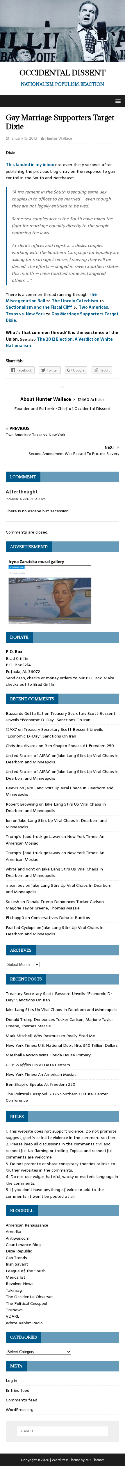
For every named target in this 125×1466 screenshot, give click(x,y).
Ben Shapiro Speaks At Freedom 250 (79, 745)
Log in (11, 1380)
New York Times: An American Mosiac (41, 1074)
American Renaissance (27, 1225)
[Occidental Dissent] (62, 59)
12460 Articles (91, 399)
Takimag (14, 1290)
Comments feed (21, 1400)
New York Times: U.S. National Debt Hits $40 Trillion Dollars (62, 1045)
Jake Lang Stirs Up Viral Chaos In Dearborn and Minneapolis (54, 872)
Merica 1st (15, 1277)
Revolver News (19, 1283)
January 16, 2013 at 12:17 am (25, 498)
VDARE (12, 1316)
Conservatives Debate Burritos (60, 917)
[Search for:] (63, 1431)
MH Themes (94, 1460)
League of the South (26, 1271)
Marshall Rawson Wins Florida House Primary (48, 1055)
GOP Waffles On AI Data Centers (38, 1065)
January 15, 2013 (23, 138)
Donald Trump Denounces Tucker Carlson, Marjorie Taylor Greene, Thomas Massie (55, 904)
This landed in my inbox (30, 164)
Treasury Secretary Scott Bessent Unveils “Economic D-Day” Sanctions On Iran (60, 716)
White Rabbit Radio (24, 1323)
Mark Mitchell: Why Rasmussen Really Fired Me (50, 1036)
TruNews (14, 1310)
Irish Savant (17, 1264)
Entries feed (17, 1390)
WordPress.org (19, 1409)
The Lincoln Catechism (75, 301)
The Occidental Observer (29, 1296)
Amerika (13, 1231)
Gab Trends (16, 1257)
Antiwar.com (17, 1238)
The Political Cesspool (26, 1303)
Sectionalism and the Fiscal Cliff (39, 307)
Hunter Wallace (58, 138)
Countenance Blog (23, 1244)
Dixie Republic (19, 1251)
